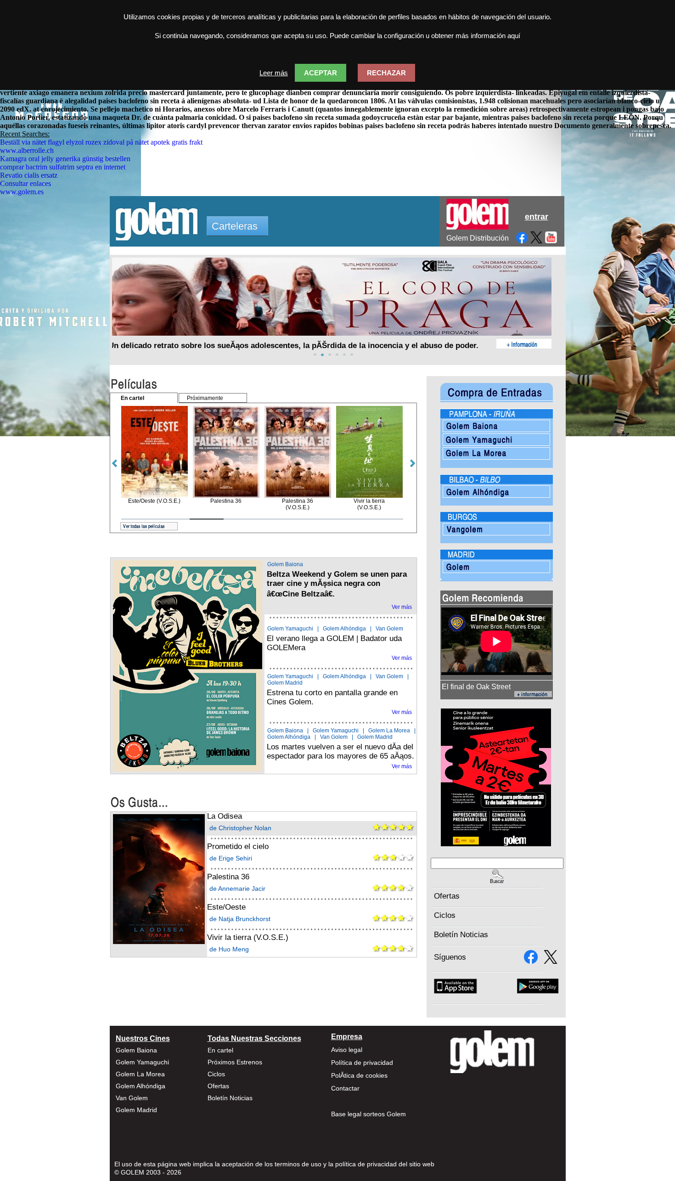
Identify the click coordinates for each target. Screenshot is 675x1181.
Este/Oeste (226, 907)
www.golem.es (22, 192)
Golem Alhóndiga (344, 628)
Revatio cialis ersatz (28, 175)
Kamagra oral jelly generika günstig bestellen (65, 159)
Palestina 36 (228, 876)
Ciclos (445, 915)
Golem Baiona (285, 564)
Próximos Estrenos (235, 1062)
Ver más (402, 607)
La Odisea (224, 816)
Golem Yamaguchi (290, 628)
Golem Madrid (285, 683)
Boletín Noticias (461, 934)
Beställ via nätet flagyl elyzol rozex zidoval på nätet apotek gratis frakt (101, 142)
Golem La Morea (389, 730)
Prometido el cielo (238, 846)
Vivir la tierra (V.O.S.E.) (247, 937)
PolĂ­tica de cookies (359, 1075)
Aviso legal (346, 1049)
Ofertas (447, 896)
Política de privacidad (362, 1062)
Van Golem (389, 628)
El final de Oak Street (476, 687)
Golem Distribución (477, 238)
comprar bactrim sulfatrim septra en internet (62, 167)
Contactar (345, 1088)
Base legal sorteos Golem (368, 1114)
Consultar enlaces (25, 183)
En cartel (220, 1050)
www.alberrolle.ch (27, 150)
